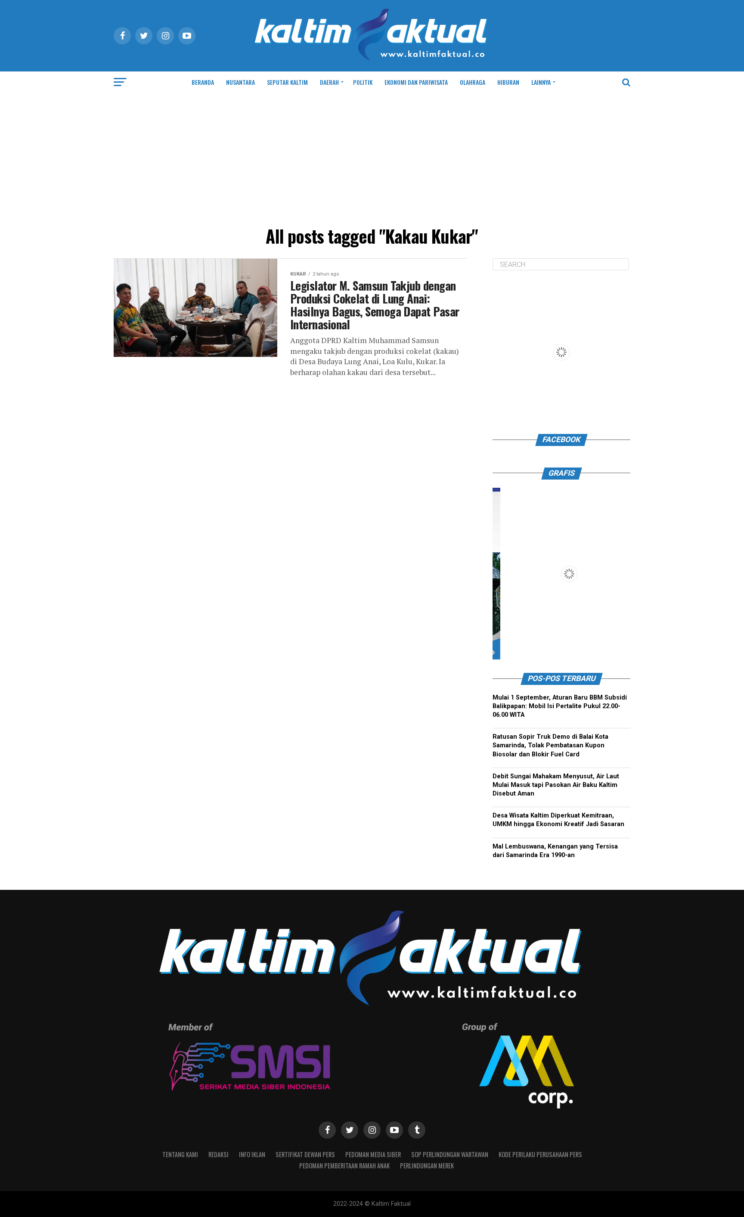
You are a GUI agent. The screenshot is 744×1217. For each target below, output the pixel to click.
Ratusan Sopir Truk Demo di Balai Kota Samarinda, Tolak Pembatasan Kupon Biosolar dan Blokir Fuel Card (550, 745)
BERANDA (203, 82)
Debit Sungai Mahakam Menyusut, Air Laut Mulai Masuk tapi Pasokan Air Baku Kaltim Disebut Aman (556, 785)
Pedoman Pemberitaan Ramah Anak (344, 1165)
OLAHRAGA (472, 82)
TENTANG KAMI (180, 1154)
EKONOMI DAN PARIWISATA (416, 82)
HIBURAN (508, 82)
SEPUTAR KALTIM (287, 82)
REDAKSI (218, 1154)
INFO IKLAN (252, 1154)
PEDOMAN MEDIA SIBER (373, 1154)
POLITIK (362, 82)
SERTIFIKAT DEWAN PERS (305, 1154)
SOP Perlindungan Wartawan (449, 1154)
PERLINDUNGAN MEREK (427, 1165)
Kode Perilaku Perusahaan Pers (540, 1154)
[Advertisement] (372, 157)
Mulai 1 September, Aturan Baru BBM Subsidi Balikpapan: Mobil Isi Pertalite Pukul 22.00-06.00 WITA (560, 706)
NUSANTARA (240, 82)
